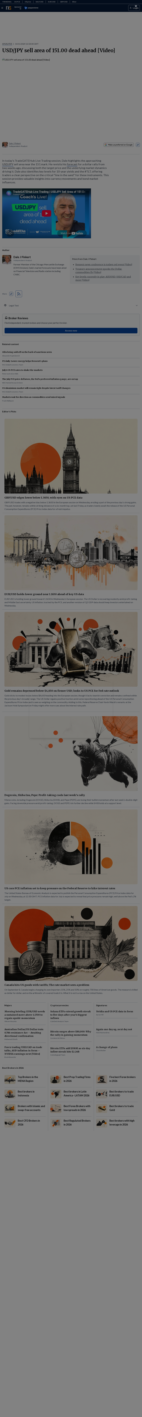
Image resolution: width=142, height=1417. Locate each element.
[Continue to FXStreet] (136, 6)
